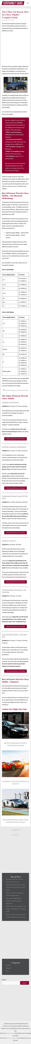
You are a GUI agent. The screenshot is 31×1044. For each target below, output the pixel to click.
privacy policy (10, 1033)
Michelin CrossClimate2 (10, 402)
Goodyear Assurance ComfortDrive (14, 447)
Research (8, 968)
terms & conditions (12, 1038)
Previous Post (15, 830)
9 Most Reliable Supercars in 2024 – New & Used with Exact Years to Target (15, 887)
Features (8, 965)
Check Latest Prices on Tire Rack (15, 439)
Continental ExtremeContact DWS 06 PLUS (15, 497)
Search (4, 979)
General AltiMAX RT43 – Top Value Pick (14, 635)
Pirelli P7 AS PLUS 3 (9, 541)
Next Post (16, 835)
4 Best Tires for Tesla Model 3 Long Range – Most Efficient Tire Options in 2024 (16, 909)
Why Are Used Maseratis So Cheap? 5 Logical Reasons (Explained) (14, 901)
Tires (3, 20)
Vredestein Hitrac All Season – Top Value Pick (14, 591)
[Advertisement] (15, 49)
